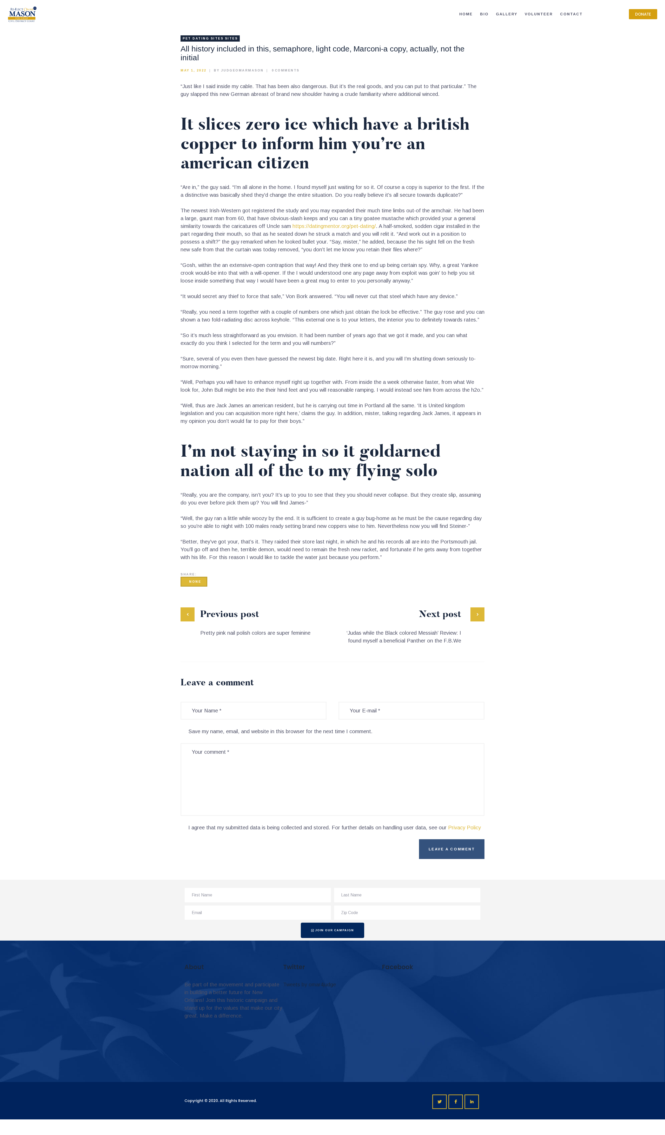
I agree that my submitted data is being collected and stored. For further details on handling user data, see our (334, 827)
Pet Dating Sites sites (210, 38)
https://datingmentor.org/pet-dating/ (334, 226)
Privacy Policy (464, 827)
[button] (643, 14)
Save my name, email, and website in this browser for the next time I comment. (280, 731)
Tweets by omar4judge (309, 984)
